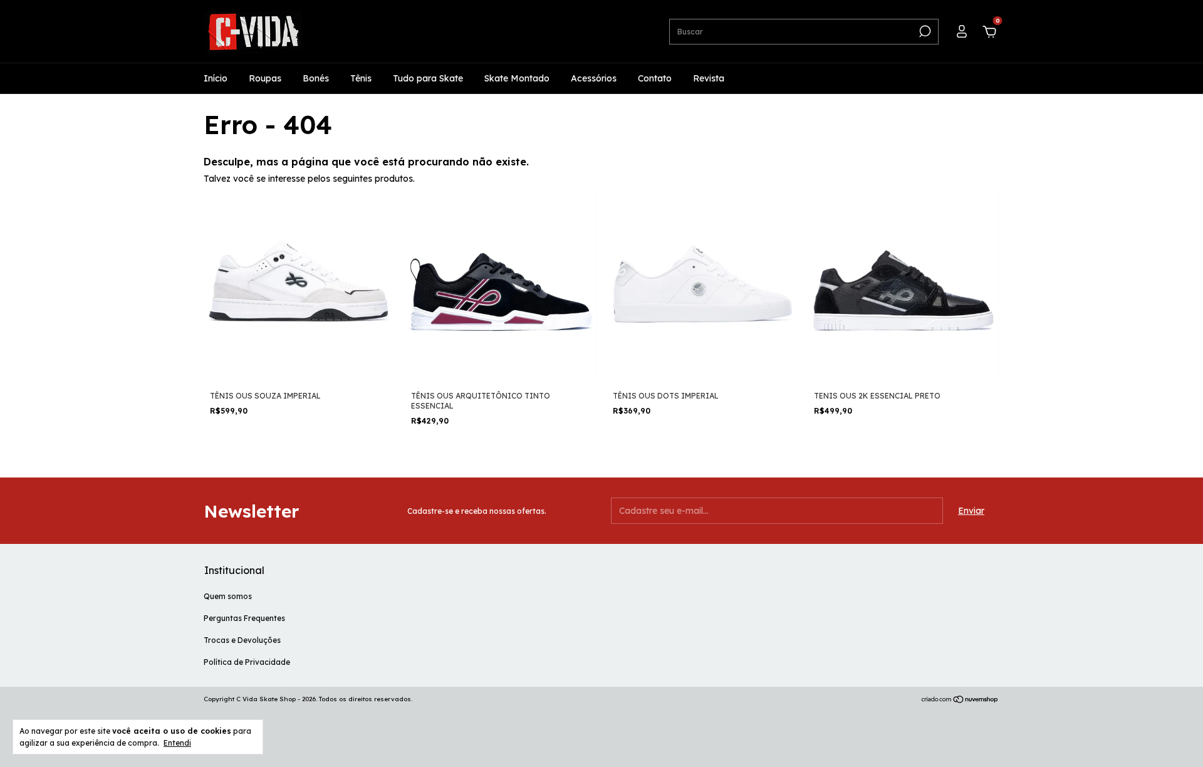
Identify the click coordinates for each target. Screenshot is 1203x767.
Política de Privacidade (247, 662)
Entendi (177, 743)
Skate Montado (516, 78)
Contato (655, 78)
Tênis (361, 78)
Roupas (265, 78)
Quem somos (228, 596)
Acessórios (594, 78)
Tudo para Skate (428, 78)
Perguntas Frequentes (244, 618)
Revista (708, 78)
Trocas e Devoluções (242, 640)
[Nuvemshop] (960, 700)
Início (215, 78)
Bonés (316, 78)
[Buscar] (923, 31)
